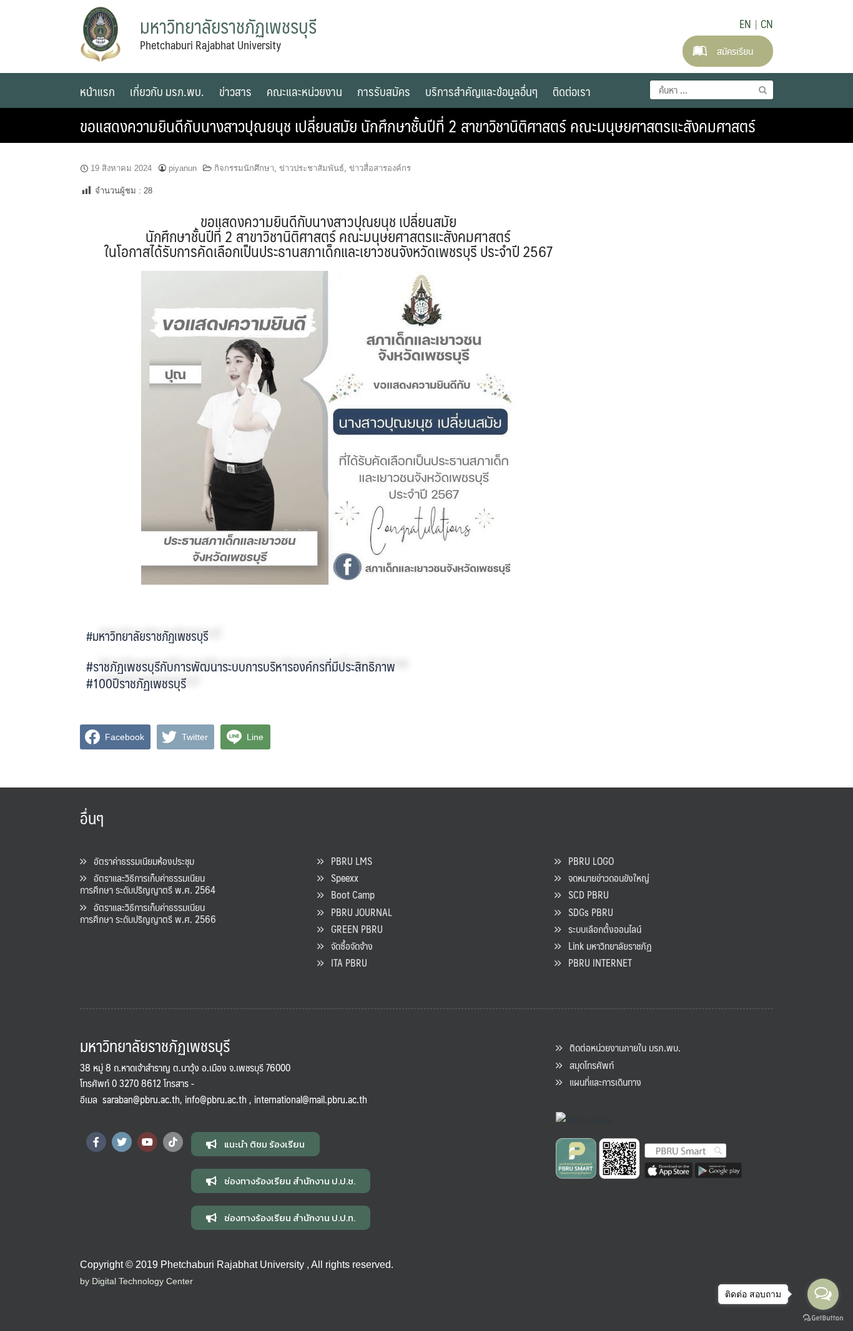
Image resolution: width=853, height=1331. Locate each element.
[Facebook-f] (96, 1142)
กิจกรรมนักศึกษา (244, 168)
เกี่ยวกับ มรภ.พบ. (167, 91)
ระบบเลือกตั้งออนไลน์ (601, 928)
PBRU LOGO (587, 860)
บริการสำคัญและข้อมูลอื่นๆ (481, 91)
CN (767, 23)
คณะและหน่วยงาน (304, 91)
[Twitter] (122, 1142)
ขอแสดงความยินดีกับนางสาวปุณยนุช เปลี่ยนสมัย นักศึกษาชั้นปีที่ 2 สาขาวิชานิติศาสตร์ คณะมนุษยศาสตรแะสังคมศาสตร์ (418, 125)
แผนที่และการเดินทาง (601, 1081)
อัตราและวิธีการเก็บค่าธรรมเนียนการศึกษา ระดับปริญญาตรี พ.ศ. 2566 (148, 913)
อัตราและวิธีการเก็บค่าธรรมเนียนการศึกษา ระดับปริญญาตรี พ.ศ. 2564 (147, 883)
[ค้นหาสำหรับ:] (711, 89)
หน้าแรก (97, 91)
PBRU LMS (347, 860)
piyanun (183, 168)
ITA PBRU (345, 962)
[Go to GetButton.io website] (823, 1318)
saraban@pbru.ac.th (141, 1099)
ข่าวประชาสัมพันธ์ (311, 168)
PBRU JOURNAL (357, 912)
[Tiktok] (173, 1142)
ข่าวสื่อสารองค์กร (380, 168)
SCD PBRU (585, 894)
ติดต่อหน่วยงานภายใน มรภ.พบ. (621, 1047)
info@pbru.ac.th (216, 1099)
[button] (255, 1144)
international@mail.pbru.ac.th (310, 1099)
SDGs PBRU (587, 912)
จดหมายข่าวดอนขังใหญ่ (605, 877)
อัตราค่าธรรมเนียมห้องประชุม (140, 860)
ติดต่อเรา (572, 91)
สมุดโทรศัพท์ (588, 1064)
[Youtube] (147, 1142)
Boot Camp (349, 894)
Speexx (340, 877)
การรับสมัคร (383, 91)
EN (745, 23)
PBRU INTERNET (596, 962)
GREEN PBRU (353, 928)
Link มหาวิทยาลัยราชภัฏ (606, 945)
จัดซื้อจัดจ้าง (348, 945)
